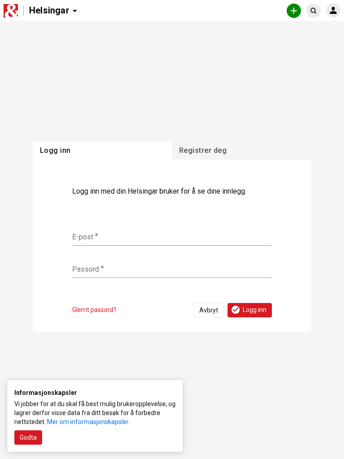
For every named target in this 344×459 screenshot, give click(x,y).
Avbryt (208, 310)
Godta (28, 437)
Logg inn (255, 309)
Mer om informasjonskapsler (87, 421)
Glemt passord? (94, 309)
